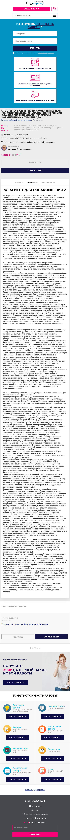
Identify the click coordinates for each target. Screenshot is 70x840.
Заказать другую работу (35, 790)
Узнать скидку (35, 834)
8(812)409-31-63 (35, 801)
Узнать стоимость (15, 682)
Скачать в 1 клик (51, 637)
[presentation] (1, 407)
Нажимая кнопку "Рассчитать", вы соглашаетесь (34, 53)
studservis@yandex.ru (35, 818)
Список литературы (48, 182)
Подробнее (18, 637)
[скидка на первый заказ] (54, 9)
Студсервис (35, 806)
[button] (30, 648)
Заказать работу (31, 9)
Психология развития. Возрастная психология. (24, 624)
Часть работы (32, 182)
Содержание (19, 182)
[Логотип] (35, 3)
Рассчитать (35, 48)
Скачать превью (35, 162)
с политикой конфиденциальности (46, 53)
